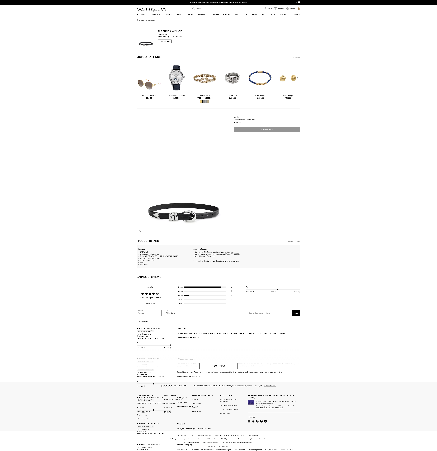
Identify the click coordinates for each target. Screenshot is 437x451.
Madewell (162, 34)
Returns (230, 261)
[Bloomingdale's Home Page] (151, 9)
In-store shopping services (228, 405)
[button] (184, 175)
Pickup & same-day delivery (229, 409)
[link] (149, 97)
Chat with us (141, 399)
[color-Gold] (201, 101)
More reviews (218, 366)
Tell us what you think (143, 419)
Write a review (150, 303)
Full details (165, 41)
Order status (168, 407)
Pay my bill (167, 411)
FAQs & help (140, 407)
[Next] (298, 78)
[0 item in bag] (298, 8)
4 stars (180, 291)
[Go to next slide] (296, 2)
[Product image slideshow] (184, 175)
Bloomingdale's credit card (173, 399)
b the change (196, 403)
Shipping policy (142, 415)
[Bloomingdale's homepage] (137, 20)
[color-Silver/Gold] (207, 101)
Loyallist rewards (169, 403)
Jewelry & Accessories (148, 20)
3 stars (180, 295)
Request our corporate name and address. (239, 442)
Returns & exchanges (143, 411)
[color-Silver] (204, 101)
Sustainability (196, 411)
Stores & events (225, 413)
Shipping (219, 261)
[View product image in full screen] (139, 230)
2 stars (180, 299)
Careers (194, 407)
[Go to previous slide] (138, 2)
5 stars (180, 287)
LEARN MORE (258, 2)
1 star (180, 304)
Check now (279, 408)
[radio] (201, 101)
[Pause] (299, 2)
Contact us (140, 403)
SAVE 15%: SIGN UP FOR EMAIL (176, 386)
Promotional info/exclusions (265, 408)
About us (195, 399)
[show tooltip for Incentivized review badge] (151, 331)
